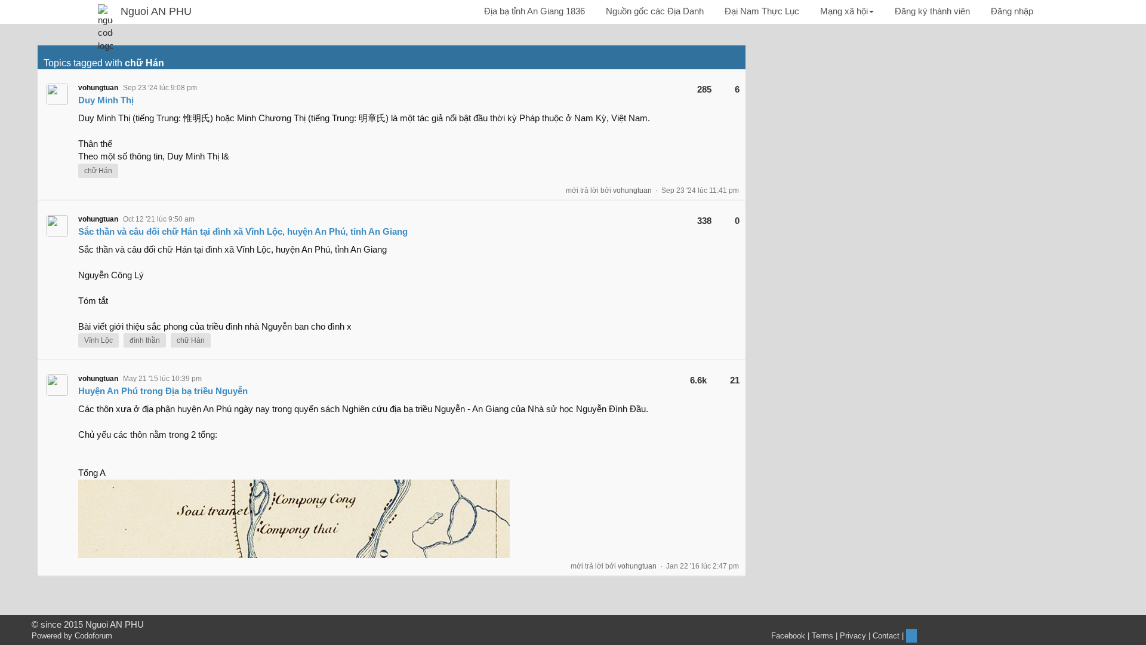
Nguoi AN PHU (156, 11)
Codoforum (93, 635)
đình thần (145, 340)
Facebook (788, 635)
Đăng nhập (1012, 11)
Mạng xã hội (844, 11)
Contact (886, 635)
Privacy (853, 635)
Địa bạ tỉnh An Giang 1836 (534, 11)
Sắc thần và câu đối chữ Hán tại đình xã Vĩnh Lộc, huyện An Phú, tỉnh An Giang (243, 231)
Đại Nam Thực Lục (762, 11)
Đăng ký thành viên (932, 11)
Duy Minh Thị (106, 100)
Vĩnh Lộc (98, 340)
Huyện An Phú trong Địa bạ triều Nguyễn (163, 391)
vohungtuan (98, 88)
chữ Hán (98, 171)
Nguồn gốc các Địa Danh (655, 11)
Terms (822, 635)
